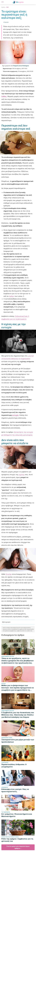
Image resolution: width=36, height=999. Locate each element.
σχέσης (21, 474)
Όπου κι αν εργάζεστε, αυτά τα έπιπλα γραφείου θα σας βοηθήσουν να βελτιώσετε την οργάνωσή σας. (17, 660)
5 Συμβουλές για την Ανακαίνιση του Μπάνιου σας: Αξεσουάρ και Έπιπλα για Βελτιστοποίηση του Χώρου (17, 714)
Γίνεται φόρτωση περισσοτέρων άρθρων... (18, 847)
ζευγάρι (9, 574)
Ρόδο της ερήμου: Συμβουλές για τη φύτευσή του (17, 840)
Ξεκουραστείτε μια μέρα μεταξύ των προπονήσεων (17, 741)
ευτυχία (15, 415)
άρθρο (11, 296)
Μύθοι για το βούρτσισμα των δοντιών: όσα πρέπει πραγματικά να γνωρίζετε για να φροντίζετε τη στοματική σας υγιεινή (17, 687)
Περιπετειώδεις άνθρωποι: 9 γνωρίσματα (13, 765)
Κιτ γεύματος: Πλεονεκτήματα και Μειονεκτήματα (16, 815)
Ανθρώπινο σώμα (6, 737)
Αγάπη (3, 7)
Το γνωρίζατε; (5, 812)
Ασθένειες (4, 787)
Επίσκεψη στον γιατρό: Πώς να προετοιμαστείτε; (15, 790)
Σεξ (7, 7)
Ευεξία (3, 683)
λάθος (4, 96)
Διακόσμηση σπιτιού (7, 656)
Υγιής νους (4, 762)
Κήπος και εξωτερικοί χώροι (10, 837)
